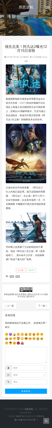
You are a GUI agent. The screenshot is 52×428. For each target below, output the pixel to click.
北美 (11, 276)
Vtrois (40, 416)
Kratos (20, 416)
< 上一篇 (9, 305)
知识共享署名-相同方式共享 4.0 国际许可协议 (31, 295)
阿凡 (17, 276)
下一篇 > (42, 305)
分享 (32, 270)
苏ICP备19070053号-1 (26, 420)
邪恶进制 (26, 7)
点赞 (21, 270)
